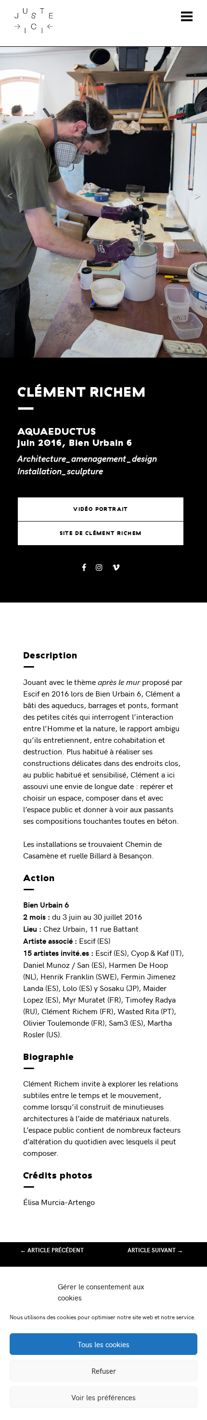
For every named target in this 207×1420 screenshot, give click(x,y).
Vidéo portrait (100, 509)
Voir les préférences (103, 1397)
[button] (15, 202)
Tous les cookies (103, 1344)
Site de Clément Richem (101, 533)
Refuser (103, 1371)
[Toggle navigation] (187, 16)
